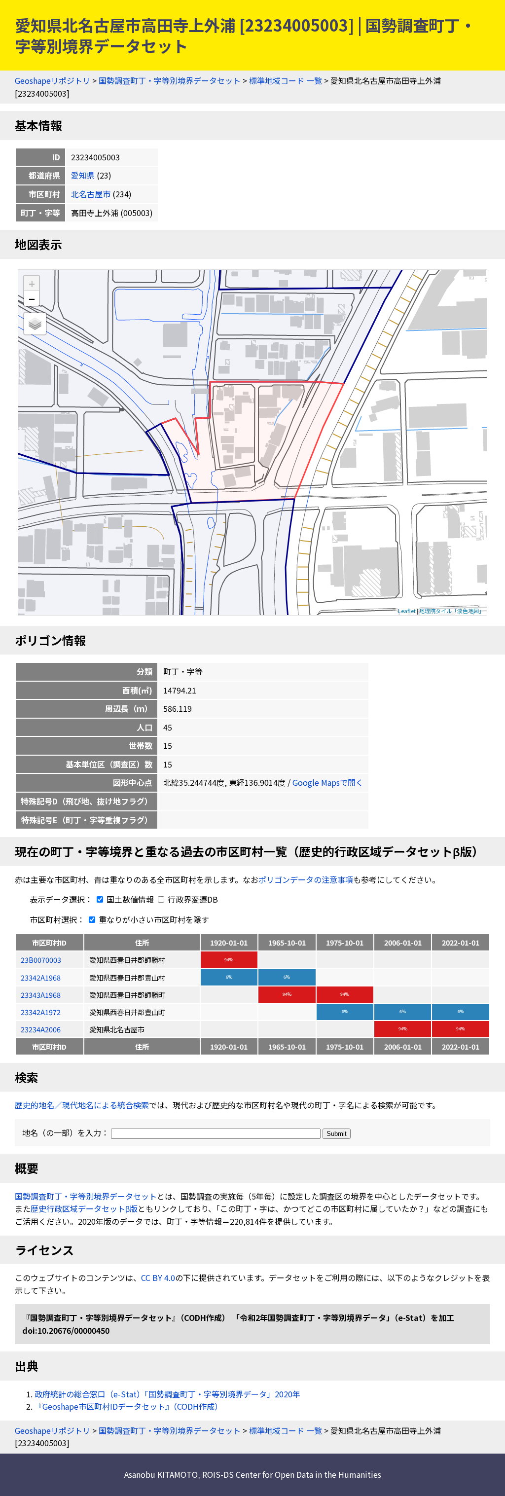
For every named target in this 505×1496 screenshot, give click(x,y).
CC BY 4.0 (158, 1277)
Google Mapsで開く (327, 782)
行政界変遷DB (192, 899)
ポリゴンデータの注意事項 (305, 879)
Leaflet (407, 611)
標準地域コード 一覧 (285, 80)
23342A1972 (41, 1012)
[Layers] (35, 323)
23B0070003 (41, 959)
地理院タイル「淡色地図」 (451, 611)
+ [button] (32, 283)
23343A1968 (41, 994)
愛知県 (83, 175)
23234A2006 (41, 1029)
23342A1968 (41, 977)
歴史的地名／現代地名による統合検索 (82, 1105)
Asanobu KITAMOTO (161, 1474)
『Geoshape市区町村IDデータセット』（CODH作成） (128, 1406)
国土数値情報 (130, 899)
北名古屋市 (90, 194)
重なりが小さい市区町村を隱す (153, 919)
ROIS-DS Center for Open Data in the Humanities (291, 1474)
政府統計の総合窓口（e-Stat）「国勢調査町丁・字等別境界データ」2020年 (167, 1394)
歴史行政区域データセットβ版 (84, 1208)
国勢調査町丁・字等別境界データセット (170, 80)
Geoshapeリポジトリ (52, 80)
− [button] (32, 298)
